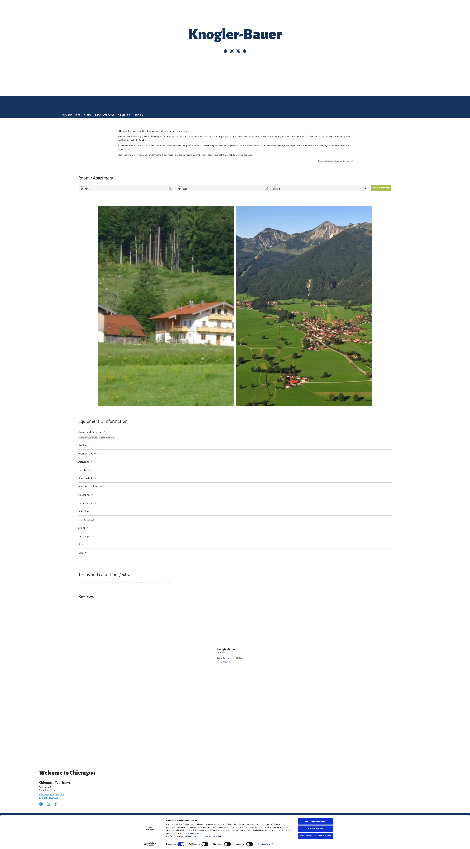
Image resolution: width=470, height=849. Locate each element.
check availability (381, 188)
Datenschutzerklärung (194, 833)
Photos (87, 115)
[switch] (204, 844)
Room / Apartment (104, 115)
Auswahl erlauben (315, 829)
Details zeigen (264, 844)
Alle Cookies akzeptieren (315, 821)
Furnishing (124, 115)
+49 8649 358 (225, 662)
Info (77, 115)
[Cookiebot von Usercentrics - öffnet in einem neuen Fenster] (150, 844)
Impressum (210, 836)
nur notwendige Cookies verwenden (315, 836)
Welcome (67, 115)
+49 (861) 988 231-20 (48, 797)
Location (138, 115)
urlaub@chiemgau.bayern (51, 794)
